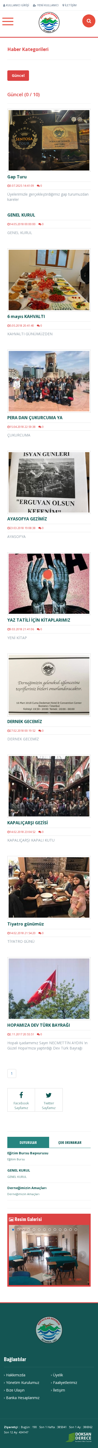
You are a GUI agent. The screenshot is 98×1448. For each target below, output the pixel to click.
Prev (15, 1255)
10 (60, 1229)
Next (82, 1255)
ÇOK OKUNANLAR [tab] (70, 1142)
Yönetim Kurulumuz (22, 1382)
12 (70, 1229)
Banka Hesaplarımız (22, 1397)
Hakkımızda (15, 1374)
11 (65, 1229)
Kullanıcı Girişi (17, 5)
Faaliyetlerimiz (65, 1382)
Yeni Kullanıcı (47, 5)
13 (75, 1229)
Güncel (18, 75)
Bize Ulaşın (15, 1390)
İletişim (70, 5)
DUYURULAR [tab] (28, 1142)
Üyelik (58, 1374)
